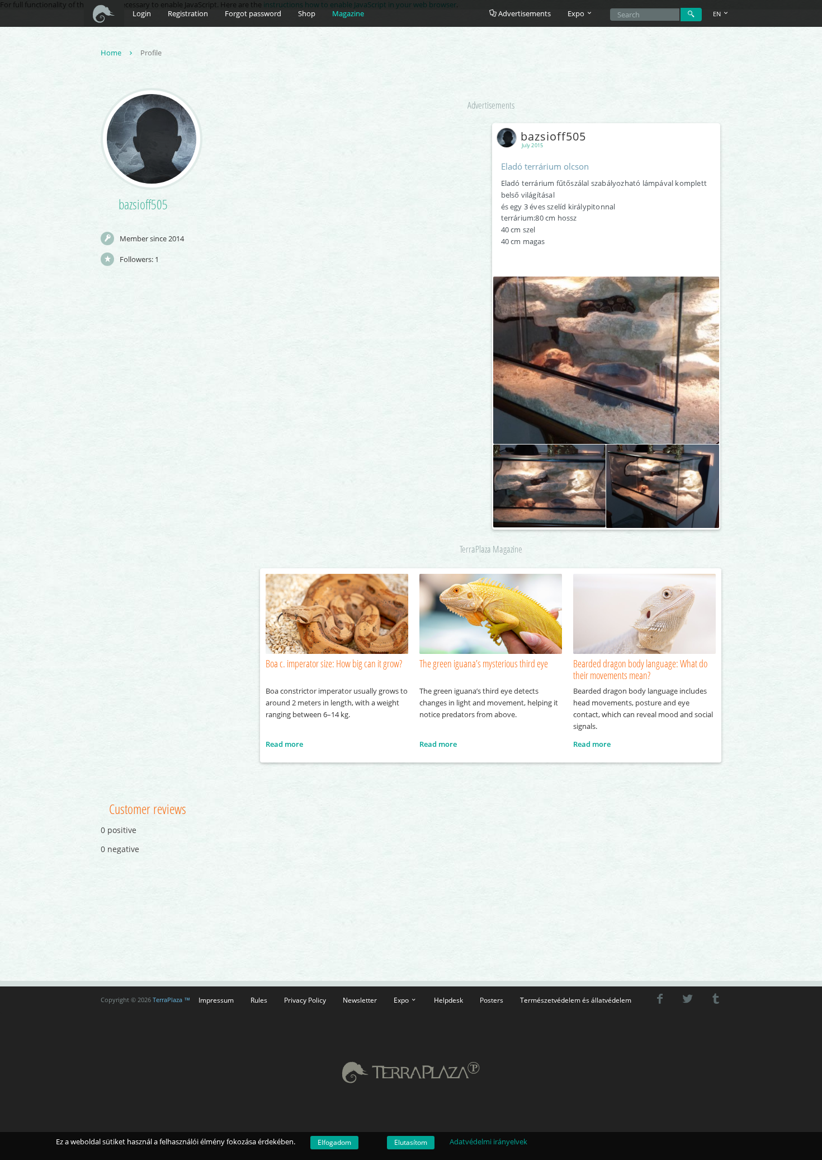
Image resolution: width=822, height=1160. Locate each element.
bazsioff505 (553, 136)
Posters (491, 999)
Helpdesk (448, 999)
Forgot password (253, 13)
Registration (188, 13)
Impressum (216, 999)
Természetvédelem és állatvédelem (575, 999)
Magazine (348, 13)
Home (112, 53)
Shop (306, 13)
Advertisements (524, 13)
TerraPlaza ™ (171, 1000)
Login (142, 13)
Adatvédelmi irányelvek (488, 1141)
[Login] (691, 14)
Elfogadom (334, 1142)
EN (717, 14)
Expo (402, 999)
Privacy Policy (305, 999)
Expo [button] (577, 13)
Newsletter (360, 999)
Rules (259, 999)
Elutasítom (410, 1142)
